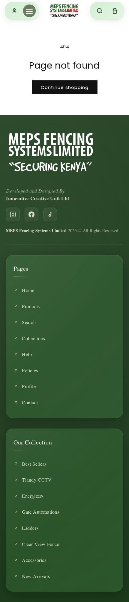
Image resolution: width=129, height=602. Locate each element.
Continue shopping (64, 87)
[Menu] (29, 10)
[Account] (14, 10)
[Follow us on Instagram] (13, 214)
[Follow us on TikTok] (50, 214)
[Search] (99, 10)
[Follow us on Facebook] (31, 214)
